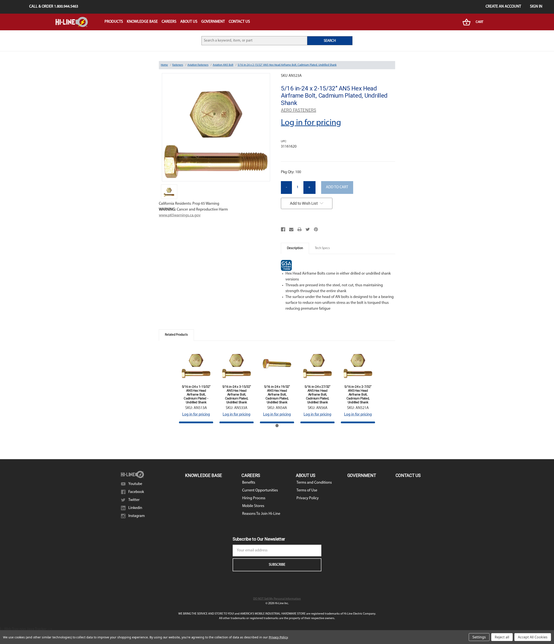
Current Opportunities (260, 491)
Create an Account (503, 7)
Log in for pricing (311, 123)
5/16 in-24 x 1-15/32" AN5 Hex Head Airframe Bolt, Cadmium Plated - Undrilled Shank (196, 394)
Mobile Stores (253, 506)
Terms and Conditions (314, 483)
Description (295, 248)
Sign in (536, 7)
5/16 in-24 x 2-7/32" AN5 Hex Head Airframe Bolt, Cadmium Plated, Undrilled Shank (357, 394)
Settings (479, 637)
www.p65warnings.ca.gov (180, 215)
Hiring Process (253, 498)
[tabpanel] (196, 385)
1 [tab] (277, 425)
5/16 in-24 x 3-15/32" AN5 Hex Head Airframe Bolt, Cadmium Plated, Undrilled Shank (236, 394)
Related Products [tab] (176, 334)
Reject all (502, 637)
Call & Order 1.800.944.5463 (53, 7)
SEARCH (330, 41)
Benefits (248, 483)
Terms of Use (306, 491)
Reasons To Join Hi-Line (261, 514)
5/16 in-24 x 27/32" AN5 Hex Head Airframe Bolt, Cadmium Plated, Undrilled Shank (317, 394)
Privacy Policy (307, 498)
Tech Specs (322, 248)
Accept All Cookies (533, 637)
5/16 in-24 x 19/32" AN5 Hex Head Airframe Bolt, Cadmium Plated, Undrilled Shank (277, 394)
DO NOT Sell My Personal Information (277, 599)
